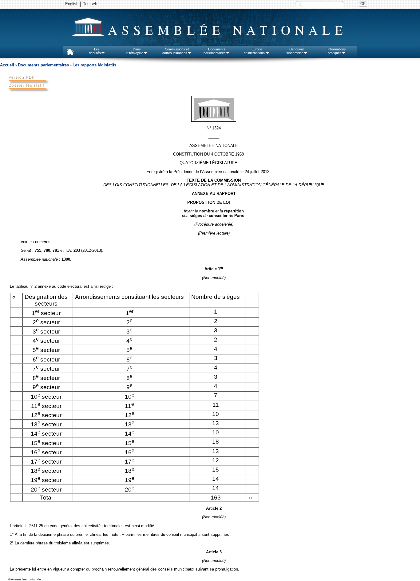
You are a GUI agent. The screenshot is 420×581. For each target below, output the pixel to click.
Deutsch (89, 4)
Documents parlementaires (43, 65)
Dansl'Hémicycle (134, 51)
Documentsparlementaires (215, 51)
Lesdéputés (95, 51)
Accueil (7, 65)
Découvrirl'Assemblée (295, 51)
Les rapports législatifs (94, 65)
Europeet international (254, 51)
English (71, 4)
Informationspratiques (336, 51)
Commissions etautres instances (175, 51)
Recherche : (300, 4)
